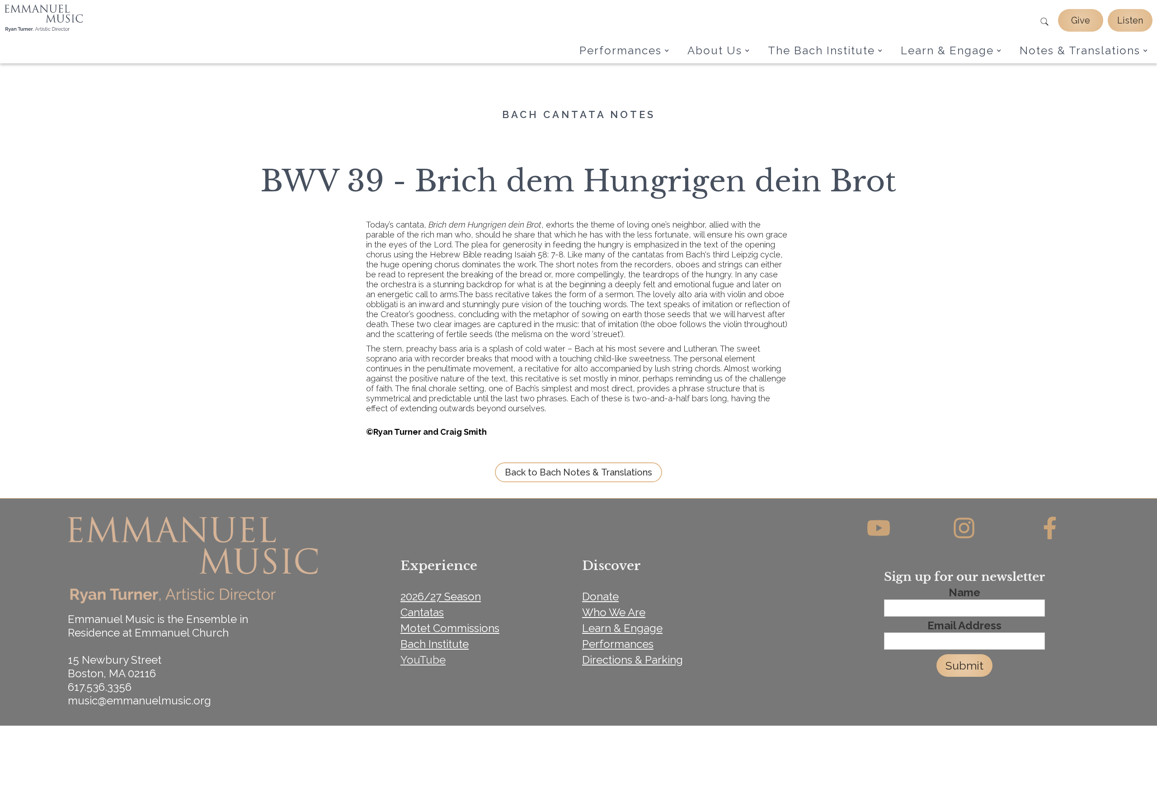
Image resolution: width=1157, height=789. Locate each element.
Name (964, 592)
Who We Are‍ (613, 612)
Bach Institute (434, 644)
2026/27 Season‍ (440, 596)
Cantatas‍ (422, 612)
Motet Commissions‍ (449, 628)
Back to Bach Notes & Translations (578, 472)
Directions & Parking (632, 659)
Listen (1130, 20)
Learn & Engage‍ (622, 628)
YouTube (423, 659)
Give (1080, 20)
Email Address (964, 625)
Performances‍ (618, 644)
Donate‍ (600, 596)
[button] (624, 51)
